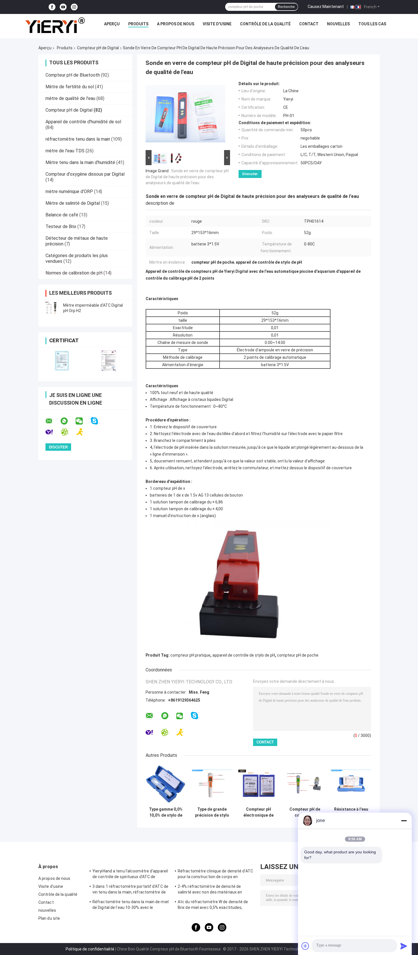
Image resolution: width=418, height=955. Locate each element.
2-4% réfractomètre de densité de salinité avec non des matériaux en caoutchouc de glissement (210, 890)
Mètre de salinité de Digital (72, 203)
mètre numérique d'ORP (69, 191)
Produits (138, 24)
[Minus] (403, 820)
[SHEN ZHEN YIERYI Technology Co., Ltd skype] (98, 421)
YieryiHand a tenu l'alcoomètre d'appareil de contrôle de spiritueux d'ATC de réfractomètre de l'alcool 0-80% (130, 875)
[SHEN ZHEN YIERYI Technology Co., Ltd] (55, 25)
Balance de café (61, 215)
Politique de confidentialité (90, 949)
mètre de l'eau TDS (64, 150)
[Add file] (305, 946)
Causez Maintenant (326, 6)
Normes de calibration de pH (73, 273)
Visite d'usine (217, 24)
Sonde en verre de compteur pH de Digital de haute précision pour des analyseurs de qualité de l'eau (187, 177)
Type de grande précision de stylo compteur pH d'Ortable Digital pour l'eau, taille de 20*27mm (212, 812)
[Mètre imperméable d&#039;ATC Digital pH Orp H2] (51, 308)
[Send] (403, 946)
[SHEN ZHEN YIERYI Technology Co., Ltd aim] (83, 432)
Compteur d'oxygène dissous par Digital (85, 174)
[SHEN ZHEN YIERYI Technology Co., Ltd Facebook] (52, 7)
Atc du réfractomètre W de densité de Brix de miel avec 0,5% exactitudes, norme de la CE (213, 905)
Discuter (250, 174)
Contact (308, 24)
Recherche (286, 7)
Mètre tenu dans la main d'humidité (80, 162)
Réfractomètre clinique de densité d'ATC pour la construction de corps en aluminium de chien (215, 875)
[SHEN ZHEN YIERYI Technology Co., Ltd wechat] (83, 421)
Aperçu (112, 24)
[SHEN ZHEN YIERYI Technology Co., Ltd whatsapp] (68, 421)
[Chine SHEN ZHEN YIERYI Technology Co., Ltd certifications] (61, 360)
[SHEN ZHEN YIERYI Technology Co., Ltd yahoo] (52, 432)
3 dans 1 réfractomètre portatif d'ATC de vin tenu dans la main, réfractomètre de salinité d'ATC (130, 890)
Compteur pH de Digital (98, 48)
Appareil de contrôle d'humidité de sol (83, 121)
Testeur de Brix (60, 226)
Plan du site (49, 918)
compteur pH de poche (297, 655)
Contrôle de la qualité (265, 24)
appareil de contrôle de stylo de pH (243, 655)
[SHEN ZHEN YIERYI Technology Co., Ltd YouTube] (63, 7)
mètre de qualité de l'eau (70, 98)
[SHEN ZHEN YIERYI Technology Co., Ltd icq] (68, 432)
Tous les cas (372, 24)
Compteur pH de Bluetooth (72, 75)
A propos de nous (175, 24)
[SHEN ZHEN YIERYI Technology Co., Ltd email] (52, 421)
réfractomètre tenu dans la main (77, 139)
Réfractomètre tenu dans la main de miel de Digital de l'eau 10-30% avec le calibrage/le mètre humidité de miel (130, 905)
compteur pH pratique (190, 655)
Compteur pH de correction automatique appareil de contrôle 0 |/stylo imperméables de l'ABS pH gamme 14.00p (305, 812)
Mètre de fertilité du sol (69, 86)
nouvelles (338, 24)
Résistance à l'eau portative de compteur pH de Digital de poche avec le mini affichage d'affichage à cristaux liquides (351, 812)
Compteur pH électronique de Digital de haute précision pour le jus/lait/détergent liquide (258, 812)
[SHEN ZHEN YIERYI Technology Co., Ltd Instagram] (74, 7)
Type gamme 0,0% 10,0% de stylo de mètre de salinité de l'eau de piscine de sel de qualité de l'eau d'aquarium (166, 812)
